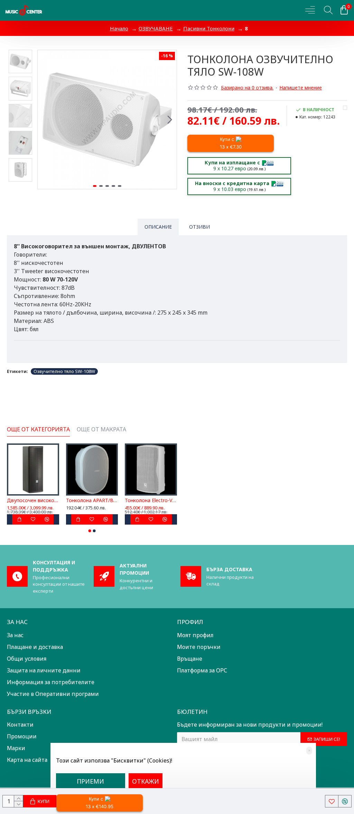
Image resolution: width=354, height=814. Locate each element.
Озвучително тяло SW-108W (64, 371)
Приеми (90, 781)
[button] (45, 119)
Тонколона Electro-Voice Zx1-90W (151, 500)
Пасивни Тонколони (208, 28)
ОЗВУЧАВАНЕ (156, 28)
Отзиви (199, 226)
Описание (158, 226)
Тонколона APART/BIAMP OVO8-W (92, 500)
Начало (119, 28)
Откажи (145, 781)
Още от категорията (38, 429)
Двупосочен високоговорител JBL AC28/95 (33, 500)
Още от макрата (101, 429)
